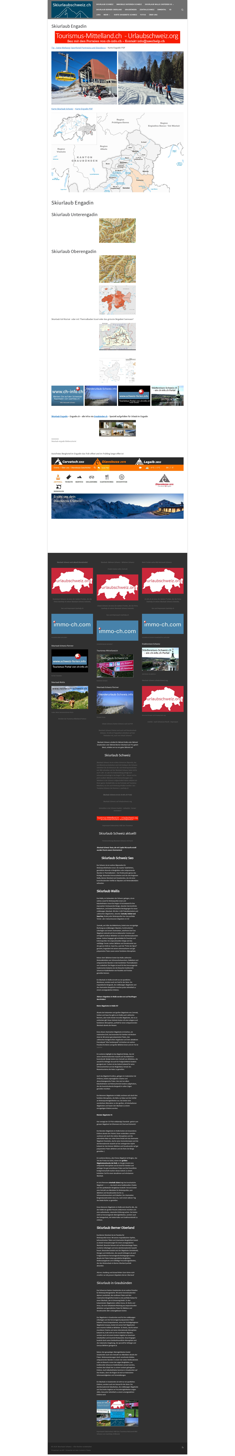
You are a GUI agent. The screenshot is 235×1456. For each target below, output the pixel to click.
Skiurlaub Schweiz (65, 1447)
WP (63, 1450)
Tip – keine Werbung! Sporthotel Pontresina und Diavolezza (78, 47)
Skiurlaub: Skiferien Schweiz (110, 562)
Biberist (102, 765)
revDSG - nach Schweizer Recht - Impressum (162, 722)
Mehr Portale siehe (148, 562)
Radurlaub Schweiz (59, 599)
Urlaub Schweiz (102, 606)
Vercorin (106, 1185)
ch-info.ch (148, 599)
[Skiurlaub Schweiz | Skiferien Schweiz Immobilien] (72, 9)
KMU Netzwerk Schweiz (163, 562)
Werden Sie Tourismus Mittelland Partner (72, 719)
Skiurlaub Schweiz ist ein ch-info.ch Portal (117, 795)
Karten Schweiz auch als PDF (123, 724)
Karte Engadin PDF (84, 108)
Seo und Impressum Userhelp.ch (72, 608)
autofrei (99, 1047)
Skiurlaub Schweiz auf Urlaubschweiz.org (117, 801)
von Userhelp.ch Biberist (111, 1434)
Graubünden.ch (100, 416)
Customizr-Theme (85, 1450)
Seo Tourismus (128, 825)
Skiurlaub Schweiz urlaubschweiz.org (155, 680)
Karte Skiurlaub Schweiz (62, 108)
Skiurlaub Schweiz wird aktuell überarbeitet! (72, 562)
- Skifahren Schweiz (127, 562)
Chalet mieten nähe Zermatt (117, 569)
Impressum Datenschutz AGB (112, 825)
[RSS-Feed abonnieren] (183, 1447)
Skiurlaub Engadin (59, 416)
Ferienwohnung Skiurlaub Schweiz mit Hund (117, 841)
